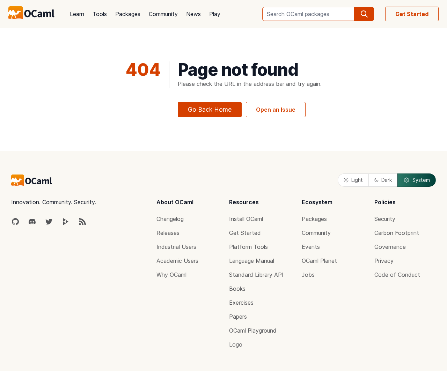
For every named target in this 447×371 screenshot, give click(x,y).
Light (357, 180)
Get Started (411, 13)
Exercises (241, 302)
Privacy (384, 260)
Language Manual (251, 260)
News (193, 13)
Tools (100, 13)
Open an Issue (275, 109)
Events (311, 246)
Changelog (170, 218)
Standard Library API (256, 274)
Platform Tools (248, 246)
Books (237, 288)
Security (384, 218)
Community (163, 13)
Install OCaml (246, 218)
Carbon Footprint (396, 232)
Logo (235, 344)
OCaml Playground (253, 330)
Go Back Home (210, 109)
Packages (127, 13)
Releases (167, 232)
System (421, 180)
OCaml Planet (319, 260)
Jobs (308, 274)
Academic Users (177, 260)
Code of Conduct (397, 274)
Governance (390, 246)
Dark (386, 180)
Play (214, 13)
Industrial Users (176, 246)
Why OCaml (171, 274)
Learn (77, 13)
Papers (238, 316)
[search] (364, 14)
